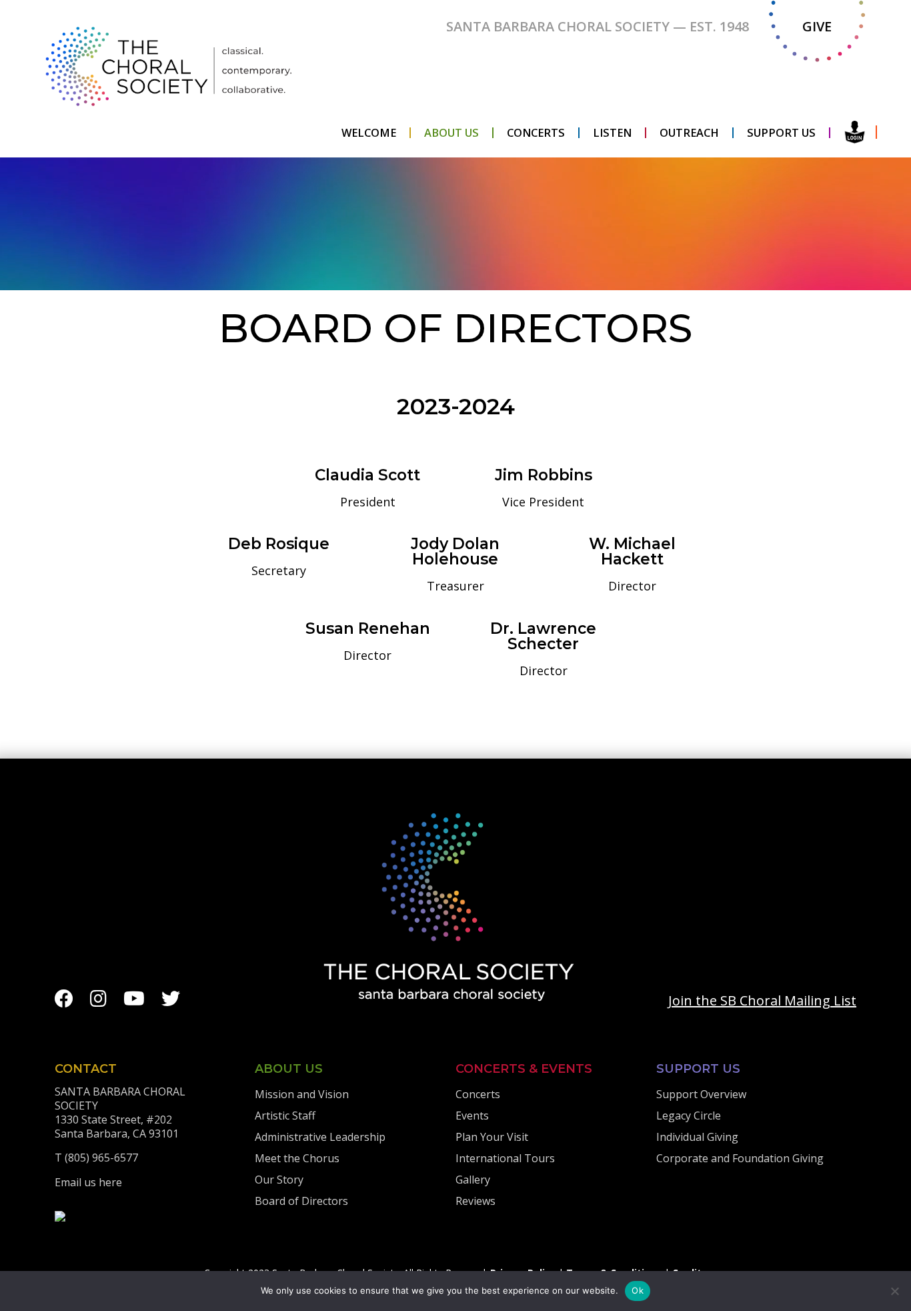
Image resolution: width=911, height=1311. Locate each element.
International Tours (505, 1158)
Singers (855, 132)
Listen (612, 132)
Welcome (368, 132)
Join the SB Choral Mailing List (762, 1000)
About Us (451, 132)
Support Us (781, 132)
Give (817, 26)
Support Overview (701, 1094)
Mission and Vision (302, 1094)
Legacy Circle (688, 1115)
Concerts (536, 132)
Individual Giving (697, 1137)
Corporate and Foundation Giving (740, 1158)
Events (472, 1115)
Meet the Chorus (297, 1158)
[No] (894, 1291)
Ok (638, 1290)
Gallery (472, 1179)
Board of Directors (301, 1201)
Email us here (88, 1182)
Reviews (475, 1201)
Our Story (279, 1179)
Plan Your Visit (491, 1137)
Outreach (689, 132)
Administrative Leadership (320, 1137)
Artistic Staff (285, 1115)
